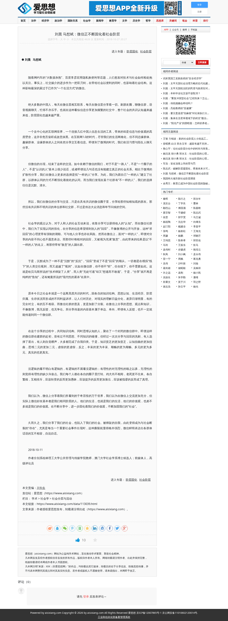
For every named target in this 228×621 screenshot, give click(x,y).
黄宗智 (166, 212)
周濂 (165, 235)
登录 (86, 596)
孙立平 (182, 286)
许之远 (166, 272)
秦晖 (165, 198)
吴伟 (165, 263)
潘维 (195, 277)
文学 (124, 20)
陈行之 (182, 198)
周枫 (180, 258)
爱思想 (46, 9)
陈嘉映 (197, 208)
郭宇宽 (182, 217)
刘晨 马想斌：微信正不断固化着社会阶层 (186, 173)
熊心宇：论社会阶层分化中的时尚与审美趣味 (188, 148)
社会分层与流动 (62, 498)
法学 (33, 20)
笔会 (184, 20)
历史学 (136, 20)
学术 (34, 498)
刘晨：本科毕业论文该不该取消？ (181, 93)
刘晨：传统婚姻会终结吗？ (178, 103)
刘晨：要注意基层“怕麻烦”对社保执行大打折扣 (189, 113)
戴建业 (182, 226)
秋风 (165, 254)
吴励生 (166, 277)
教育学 (113, 20)
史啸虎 (182, 249)
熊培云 (197, 249)
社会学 (87, 20)
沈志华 (182, 221)
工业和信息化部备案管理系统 (114, 617)
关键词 (173, 20)
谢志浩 (166, 286)
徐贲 (165, 217)
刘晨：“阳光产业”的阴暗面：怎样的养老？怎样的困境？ (194, 123)
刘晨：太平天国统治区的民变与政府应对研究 (188, 88)
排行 (205, 20)
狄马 (195, 245)
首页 (23, 20)
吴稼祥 (197, 268)
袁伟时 (166, 249)
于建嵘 (182, 212)
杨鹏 (180, 235)
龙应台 (166, 203)
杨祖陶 (166, 221)
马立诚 (197, 217)
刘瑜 (195, 263)
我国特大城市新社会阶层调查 (179, 178)
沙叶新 (182, 263)
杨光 (195, 286)
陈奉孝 (182, 240)
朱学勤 (182, 277)
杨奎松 (182, 231)
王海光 (197, 231)
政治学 (58, 20)
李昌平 (197, 226)
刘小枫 (182, 254)
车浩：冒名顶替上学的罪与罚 (179, 163)
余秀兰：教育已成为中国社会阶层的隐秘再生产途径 (191, 183)
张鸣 (165, 231)
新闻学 (100, 20)
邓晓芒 (197, 235)
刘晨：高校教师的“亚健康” (177, 108)
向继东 (197, 221)
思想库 (160, 20)
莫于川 (182, 282)
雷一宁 (166, 258)
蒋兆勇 (197, 258)
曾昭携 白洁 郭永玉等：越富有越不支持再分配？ (190, 143)
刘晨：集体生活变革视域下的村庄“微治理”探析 (189, 118)
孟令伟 (197, 254)
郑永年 (197, 198)
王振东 (182, 245)
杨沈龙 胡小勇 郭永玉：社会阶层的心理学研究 (188, 153)
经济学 (45, 20)
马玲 (165, 245)
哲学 (148, 20)
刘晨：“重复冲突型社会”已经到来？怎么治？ (187, 98)
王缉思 (166, 240)
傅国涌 (182, 208)
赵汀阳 (166, 226)
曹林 (195, 203)
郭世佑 (197, 240)
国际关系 (73, 20)
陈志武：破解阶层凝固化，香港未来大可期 (186, 168)
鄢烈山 (166, 208)
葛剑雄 (166, 268)
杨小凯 (197, 272)
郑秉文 (166, 282)
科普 (195, 20)
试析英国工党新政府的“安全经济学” (182, 78)
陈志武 (197, 212)
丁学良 (182, 203)
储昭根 (182, 268)
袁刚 (180, 272)
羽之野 (197, 282)
